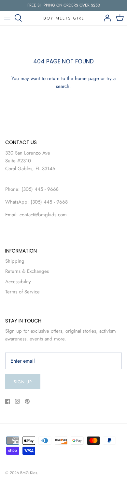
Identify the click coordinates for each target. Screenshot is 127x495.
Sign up (23, 382)
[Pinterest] (27, 401)
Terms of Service (22, 291)
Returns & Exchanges (27, 271)
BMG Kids (28, 473)
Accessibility (18, 281)
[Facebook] (7, 401)
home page (87, 78)
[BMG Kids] (63, 18)
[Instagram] (17, 401)
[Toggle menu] (7, 18)
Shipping (14, 261)
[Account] (105, 18)
